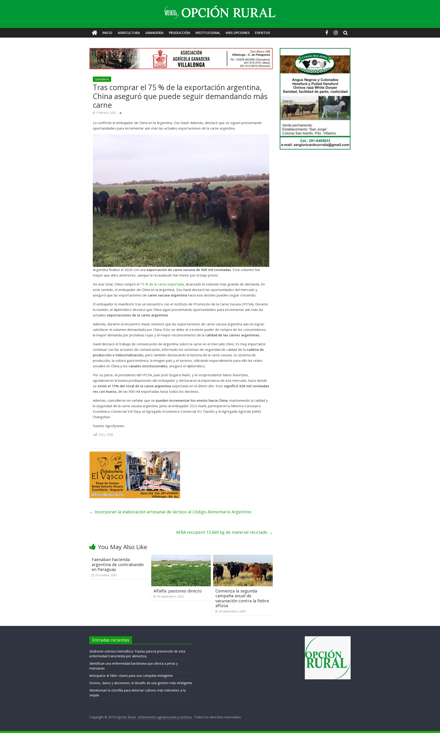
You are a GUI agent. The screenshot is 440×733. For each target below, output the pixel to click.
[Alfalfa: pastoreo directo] (181, 557)
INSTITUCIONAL (207, 32)
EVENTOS (262, 32)
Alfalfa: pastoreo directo (178, 591)
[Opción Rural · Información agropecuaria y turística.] (94, 33)
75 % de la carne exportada (162, 284)
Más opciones (238, 32)
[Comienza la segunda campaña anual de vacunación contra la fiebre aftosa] (243, 557)
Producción (179, 32)
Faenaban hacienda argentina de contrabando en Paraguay (118, 564)
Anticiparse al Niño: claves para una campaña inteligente (131, 675)
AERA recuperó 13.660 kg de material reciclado (224, 532)
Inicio (107, 32)
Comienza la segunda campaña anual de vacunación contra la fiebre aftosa (242, 598)
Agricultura (129, 32)
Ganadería (154, 32)
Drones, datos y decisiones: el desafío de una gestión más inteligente (140, 683)
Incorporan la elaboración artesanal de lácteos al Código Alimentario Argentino (170, 511)
